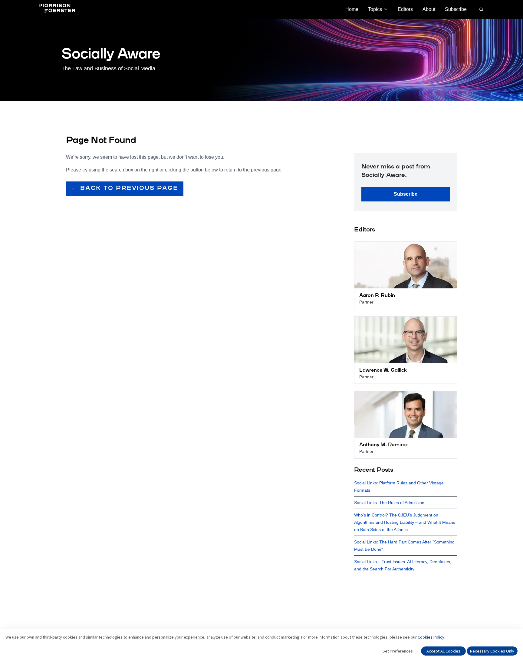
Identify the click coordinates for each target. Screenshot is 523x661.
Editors (405, 9)
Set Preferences (398, 651)
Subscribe (456, 9)
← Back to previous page (124, 188)
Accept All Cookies (443, 651)
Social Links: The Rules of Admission (389, 502)
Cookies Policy (431, 637)
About (429, 9)
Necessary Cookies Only (492, 651)
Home (351, 9)
